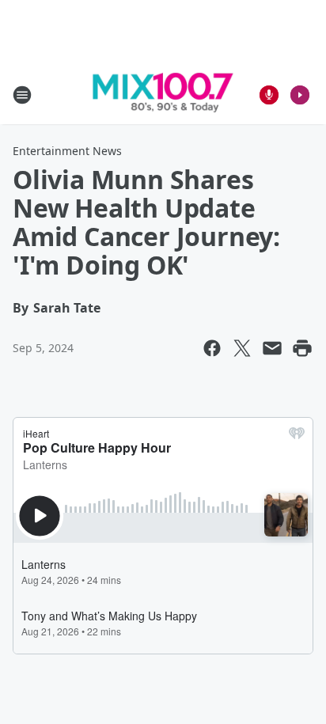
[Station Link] (163, 95)
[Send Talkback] (269, 94)
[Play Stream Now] (299, 94)
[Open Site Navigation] (22, 94)
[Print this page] (302, 348)
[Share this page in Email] (272, 348)
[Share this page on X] (242, 348)
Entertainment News (67, 150)
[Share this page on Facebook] (212, 348)
